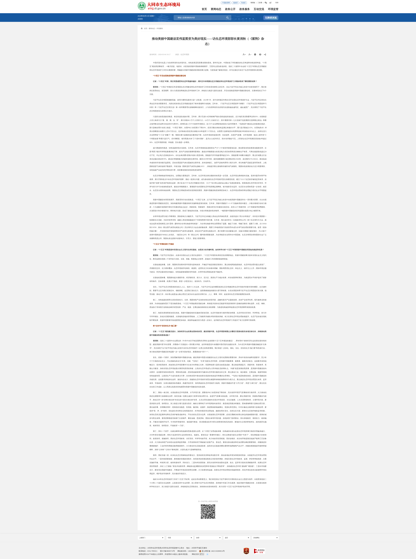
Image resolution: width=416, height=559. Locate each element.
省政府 (235, 3)
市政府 (243, 3)
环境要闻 (160, 28)
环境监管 (273, 9)
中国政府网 (226, 3)
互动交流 (259, 9)
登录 (276, 2)
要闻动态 (216, 9)
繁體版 (253, 2)
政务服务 (244, 9)
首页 (204, 9)
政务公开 (230, 9)
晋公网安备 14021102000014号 (213, 551)
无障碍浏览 (271, 17)
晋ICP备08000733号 (167, 551)
